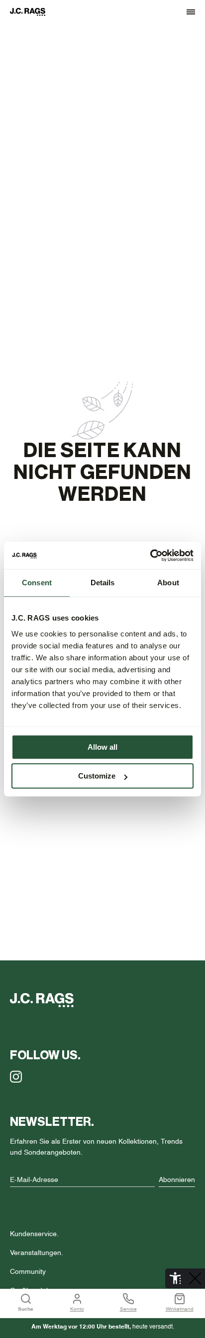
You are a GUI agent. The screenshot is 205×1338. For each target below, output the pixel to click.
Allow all (102, 747)
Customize (96, 776)
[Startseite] (32, 12)
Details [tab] (103, 582)
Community (28, 1271)
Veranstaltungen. (36, 1253)
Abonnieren (177, 1180)
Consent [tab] (37, 582)
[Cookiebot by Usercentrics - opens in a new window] (150, 555)
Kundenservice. (34, 1234)
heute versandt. (102, 1327)
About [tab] (168, 582)
